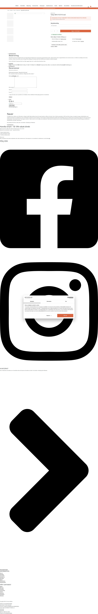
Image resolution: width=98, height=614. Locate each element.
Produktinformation (12, 53)
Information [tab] (49, 301)
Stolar (14, 10)
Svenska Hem (35, 5)
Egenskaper (11, 63)
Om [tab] (66, 301)
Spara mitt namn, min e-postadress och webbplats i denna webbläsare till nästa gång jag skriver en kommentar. (29, 94)
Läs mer (82, 41)
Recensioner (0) (12, 66)
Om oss (1, 573)
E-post (10, 92)
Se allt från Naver (10, 124)
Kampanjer (42, 5)
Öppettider (2, 574)
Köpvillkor (2, 578)
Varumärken (66, 5)
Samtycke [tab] (32, 301)
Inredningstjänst (3, 582)
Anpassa (48, 315)
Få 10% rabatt (78, 39)
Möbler (17, 5)
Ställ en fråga (11, 105)
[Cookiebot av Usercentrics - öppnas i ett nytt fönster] (68, 297)
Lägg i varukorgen (75, 31)
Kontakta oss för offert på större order (59, 44)
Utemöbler (22, 5)
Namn (10, 89)
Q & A (10, 99)
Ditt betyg (10, 76)
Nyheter (60, 5)
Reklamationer (2, 580)
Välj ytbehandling (55, 23)
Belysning (29, 5)
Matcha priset (63, 39)
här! (49, 138)
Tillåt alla (65, 315)
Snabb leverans (49, 5)
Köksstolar (18, 10)
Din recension (11, 87)
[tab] (50, 53)
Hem (8, 10)
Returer (1, 579)
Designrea (2, 595)
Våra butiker (2, 575)
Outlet (56, 5)
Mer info (64, 36)
